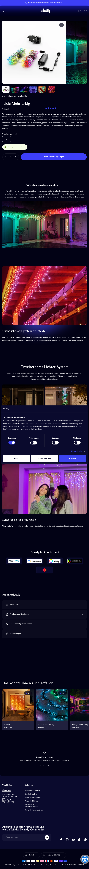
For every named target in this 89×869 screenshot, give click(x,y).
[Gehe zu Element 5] (51, 89)
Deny (16, 458)
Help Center (63, 2)
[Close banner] (85, 409)
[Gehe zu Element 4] (42, 89)
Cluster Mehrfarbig (46, 725)
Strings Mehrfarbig (80, 725)
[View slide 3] (45, 765)
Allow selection (44, 458)
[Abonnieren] (47, 837)
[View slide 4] (48, 765)
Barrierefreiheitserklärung (34, 810)
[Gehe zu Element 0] (6, 89)
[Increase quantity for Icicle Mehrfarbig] (16, 157)
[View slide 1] (40, 765)
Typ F (6, 139)
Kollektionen (12, 96)
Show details (76, 451)
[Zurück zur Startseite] (3, 96)
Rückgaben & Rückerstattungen (31, 805)
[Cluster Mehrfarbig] (52, 705)
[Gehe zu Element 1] (15, 89)
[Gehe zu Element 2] (24, 89)
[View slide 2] (43, 765)
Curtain (7, 725)
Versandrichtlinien (31, 801)
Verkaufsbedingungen (33, 797)
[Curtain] (18, 705)
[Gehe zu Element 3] (33, 89)
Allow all (72, 458)
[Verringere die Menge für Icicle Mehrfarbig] (5, 157)
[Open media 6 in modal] (61, 25)
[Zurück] (3, 3)
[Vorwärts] (85, 3)
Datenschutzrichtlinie (32, 790)
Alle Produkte (22, 96)
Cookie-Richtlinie (31, 794)
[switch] (33, 442)
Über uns (6, 791)
